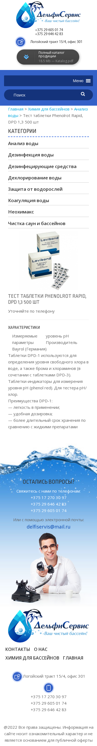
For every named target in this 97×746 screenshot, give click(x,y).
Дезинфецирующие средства (42, 166)
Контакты (17, 649)
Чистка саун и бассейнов (36, 223)
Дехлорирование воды (34, 178)
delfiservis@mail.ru (49, 526)
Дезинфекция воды (31, 155)
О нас (40, 649)
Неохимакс (21, 212)
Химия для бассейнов (32, 658)
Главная (73, 658)
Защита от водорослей (35, 189)
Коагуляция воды (28, 200)
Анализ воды (23, 143)
